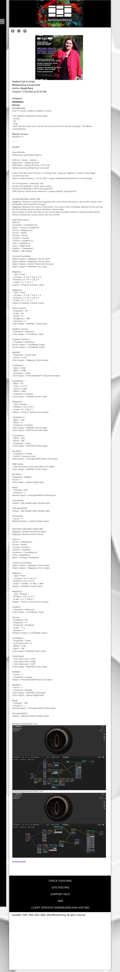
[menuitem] (60, 880)
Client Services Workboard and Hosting (60, 907)
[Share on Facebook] (13, 32)
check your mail (60, 881)
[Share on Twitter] (19, 32)
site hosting (60, 887)
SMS (60, 901)
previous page (19, 861)
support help (60, 894)
